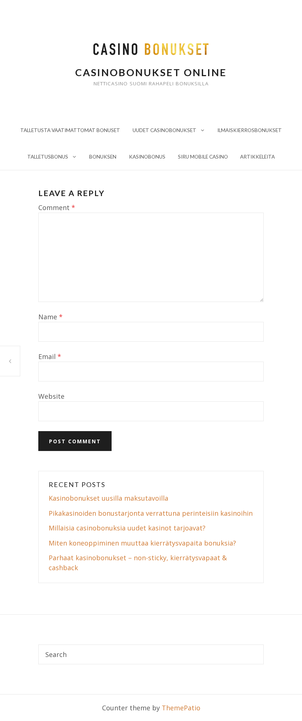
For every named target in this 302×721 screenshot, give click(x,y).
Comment (56, 207)
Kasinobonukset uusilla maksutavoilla (108, 498)
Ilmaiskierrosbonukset (249, 130)
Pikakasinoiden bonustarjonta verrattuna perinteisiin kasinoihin (151, 513)
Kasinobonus (147, 157)
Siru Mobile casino (203, 157)
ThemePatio (181, 707)
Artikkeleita (257, 157)
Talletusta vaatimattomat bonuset (70, 130)
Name (50, 316)
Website (51, 396)
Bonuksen (102, 157)
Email (49, 356)
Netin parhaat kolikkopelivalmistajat (10, 361)
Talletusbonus (47, 157)
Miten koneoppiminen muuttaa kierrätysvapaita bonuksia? (142, 543)
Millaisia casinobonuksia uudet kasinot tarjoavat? (127, 527)
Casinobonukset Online (151, 72)
